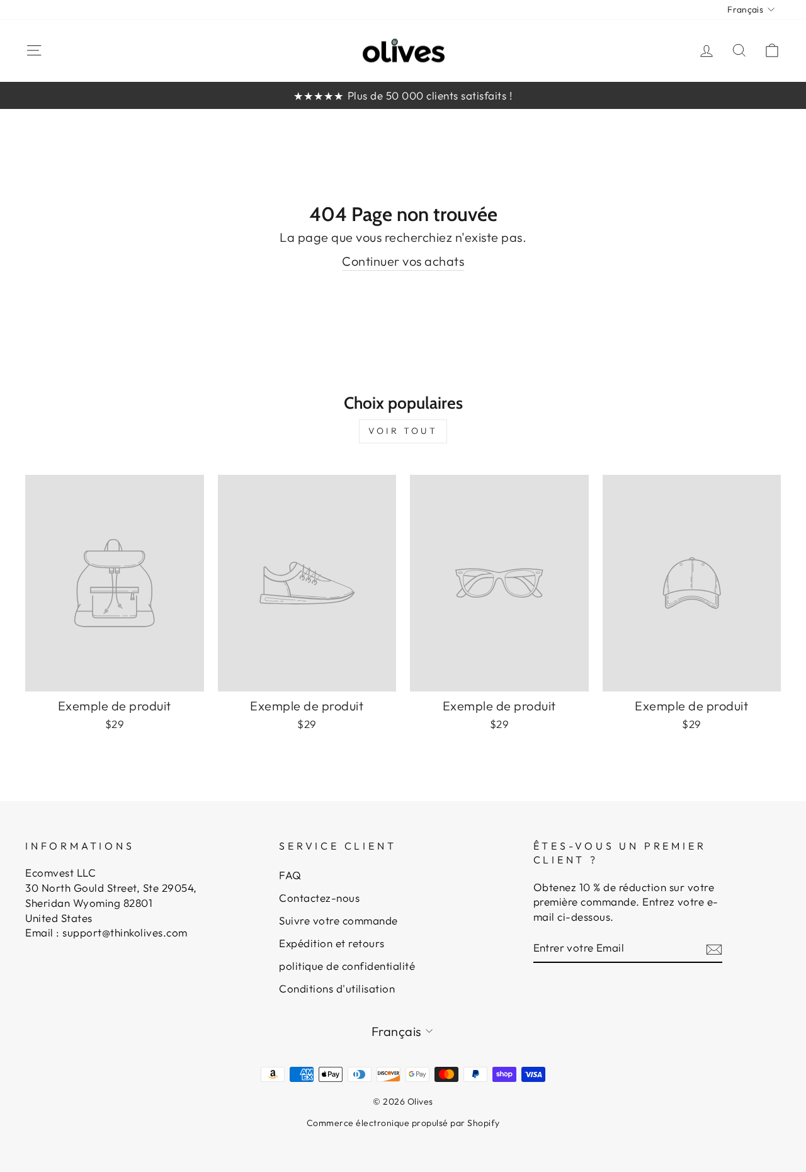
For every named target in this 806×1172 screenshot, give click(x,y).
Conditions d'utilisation (337, 988)
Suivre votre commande (338, 920)
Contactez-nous (319, 897)
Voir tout (403, 430)
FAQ (290, 875)
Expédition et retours (332, 943)
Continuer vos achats (403, 261)
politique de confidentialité (347, 965)
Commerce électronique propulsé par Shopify (403, 1123)
